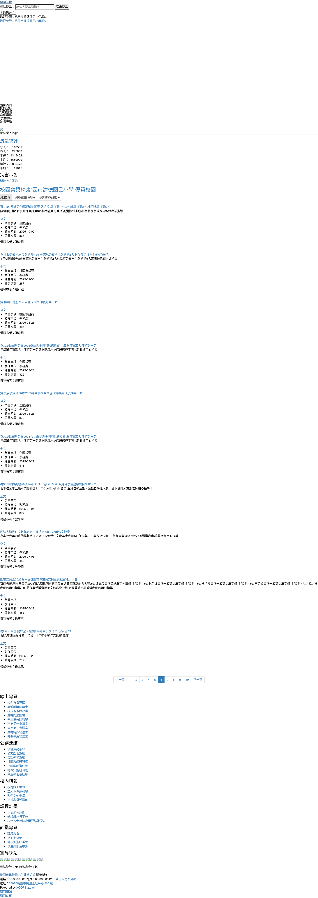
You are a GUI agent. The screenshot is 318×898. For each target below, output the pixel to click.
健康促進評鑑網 (17, 842)
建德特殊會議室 (17, 732)
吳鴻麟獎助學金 (17, 707)
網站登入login (9, 133)
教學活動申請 (16, 795)
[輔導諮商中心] (34, 859)
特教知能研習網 (17, 770)
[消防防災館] (16, 859)
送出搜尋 (62, 7)
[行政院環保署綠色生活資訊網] (12, 859)
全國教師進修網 (17, 766)
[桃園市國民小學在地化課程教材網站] (5, 859)
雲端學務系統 (16, 757)
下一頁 (197, 679)
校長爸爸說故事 (17, 711)
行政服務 (6, 111)
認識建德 (6, 108)
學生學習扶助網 (17, 774)
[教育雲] (30, 859)
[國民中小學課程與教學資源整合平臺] (38, 859)
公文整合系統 (16, 753)
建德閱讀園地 (16, 715)
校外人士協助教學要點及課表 (26, 821)
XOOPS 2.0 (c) (26, 887)
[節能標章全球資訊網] (19, 859)
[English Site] (1, 129)
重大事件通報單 (17, 791)
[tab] (159, 108)
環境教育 (13, 833)
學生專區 (6, 118)
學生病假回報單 (17, 719)
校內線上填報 (16, 787)
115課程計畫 (15, 812)
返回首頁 (6, 105)
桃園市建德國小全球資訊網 (17, 875)
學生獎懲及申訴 (17, 846)
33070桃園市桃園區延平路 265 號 (31, 883)
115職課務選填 (17, 800)
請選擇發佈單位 (48, 197)
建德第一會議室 (17, 723)
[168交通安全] (1, 859)
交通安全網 (14, 838)
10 (187, 679)
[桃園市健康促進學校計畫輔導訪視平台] (41, 859)
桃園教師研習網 (17, 761)
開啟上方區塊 (9, 181)
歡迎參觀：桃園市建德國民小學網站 (23, 21)
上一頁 (120, 679)
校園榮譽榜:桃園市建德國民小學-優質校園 (48, 189)
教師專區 (6, 115)
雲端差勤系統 (16, 749)
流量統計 (9, 140)
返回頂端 (6, 892)
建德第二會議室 (17, 728)
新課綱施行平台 (17, 817)
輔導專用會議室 (17, 736)
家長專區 (6, 121)
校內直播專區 (16, 702)
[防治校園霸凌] (23, 859)
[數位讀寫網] (27, 859)
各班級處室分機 (64, 879)
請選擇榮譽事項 (24, 197)
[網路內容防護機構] (8, 859)
